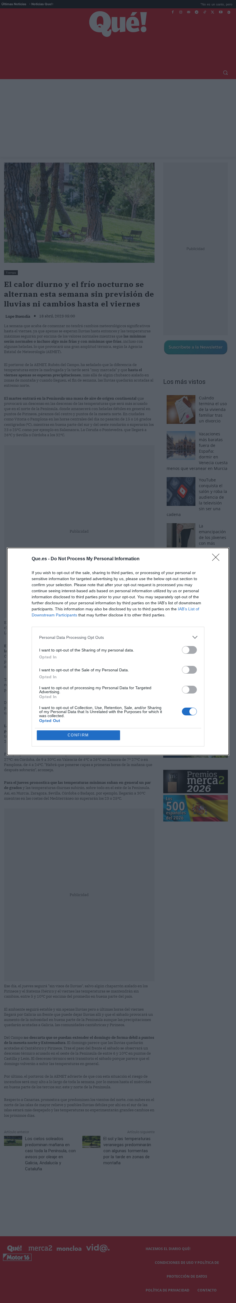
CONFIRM (78, 735)
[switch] (189, 650)
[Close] (217, 559)
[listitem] (118, 637)
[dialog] (118, 651)
